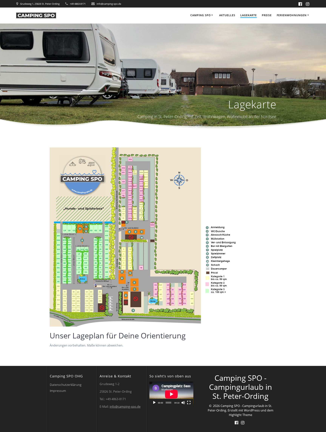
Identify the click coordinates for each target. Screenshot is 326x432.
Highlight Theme (240, 415)
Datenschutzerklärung (66, 385)
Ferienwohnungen (292, 15)
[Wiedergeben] (154, 403)
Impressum (58, 391)
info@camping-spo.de (125, 407)
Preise (267, 15)
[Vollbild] (189, 403)
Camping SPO (200, 15)
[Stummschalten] (183, 403)
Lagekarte (248, 15)
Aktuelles (227, 15)
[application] (171, 394)
